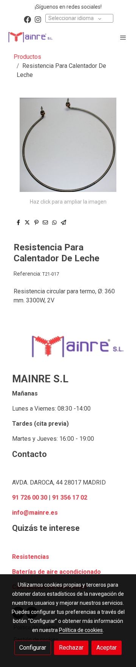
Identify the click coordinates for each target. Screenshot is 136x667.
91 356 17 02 (69, 497)
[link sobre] (68, 351)
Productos (27, 56)
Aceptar (106, 647)
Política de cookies (81, 630)
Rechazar (71, 647)
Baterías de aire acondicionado (56, 571)
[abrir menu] (123, 37)
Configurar (32, 647)
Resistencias (30, 556)
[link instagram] (38, 19)
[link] (30, 37)
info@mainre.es (35, 512)
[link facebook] (27, 19)
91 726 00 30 (29, 497)
